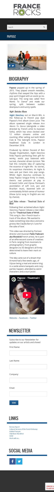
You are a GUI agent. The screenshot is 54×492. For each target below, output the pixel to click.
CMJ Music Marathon (16, 434)
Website (13, 318)
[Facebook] (10, 66)
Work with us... (14, 438)
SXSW (11, 436)
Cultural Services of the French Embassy (23, 429)
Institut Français (14, 431)
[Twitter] (13, 66)
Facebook (23, 318)
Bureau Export (14, 427)
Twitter (33, 318)
